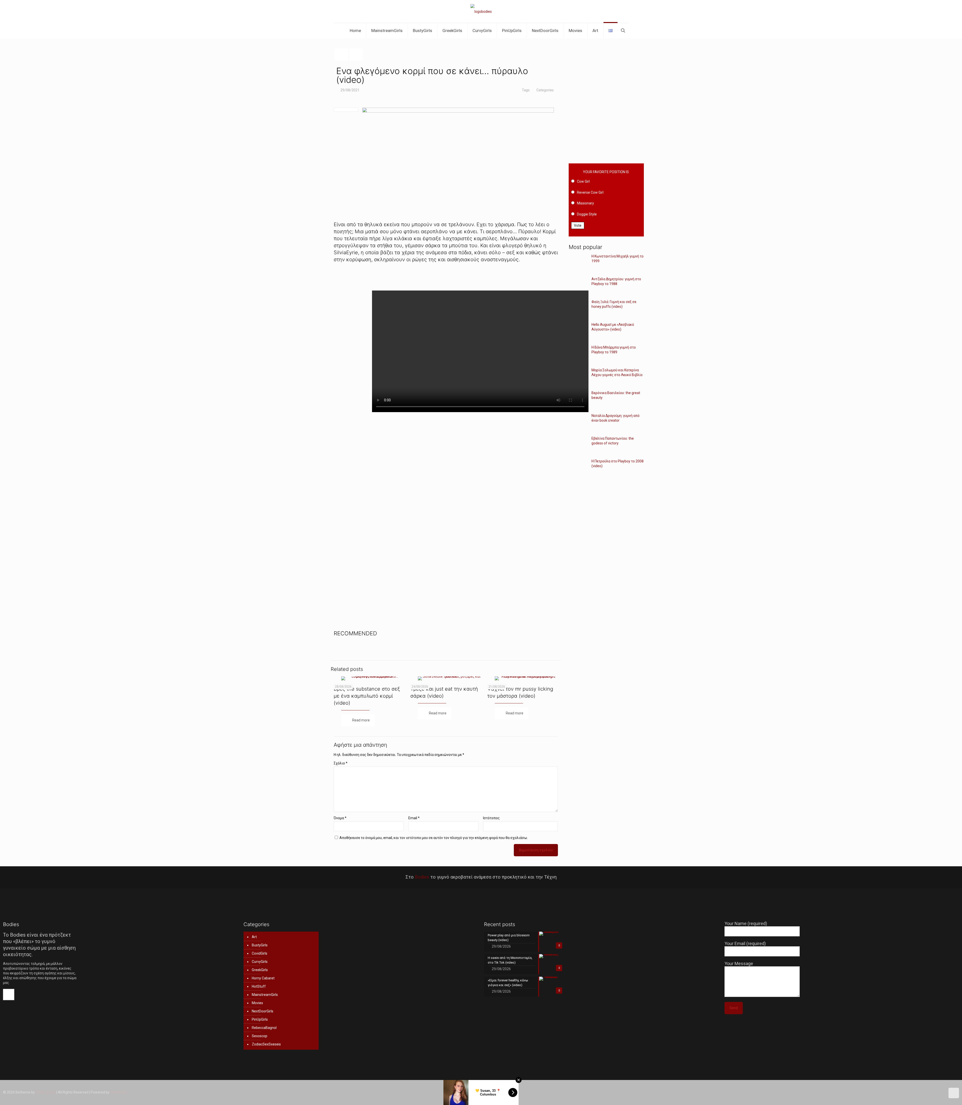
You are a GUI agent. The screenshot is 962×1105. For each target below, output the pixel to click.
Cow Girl (583, 181)
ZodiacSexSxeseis (266, 1044)
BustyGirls (260, 945)
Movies (257, 1003)
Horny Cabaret (263, 978)
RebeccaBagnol (264, 1028)
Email (414, 818)
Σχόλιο (340, 763)
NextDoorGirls (262, 1011)
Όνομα (340, 818)
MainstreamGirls (265, 995)
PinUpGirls (260, 1019)
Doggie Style (587, 214)
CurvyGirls (260, 962)
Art (254, 937)
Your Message (739, 963)
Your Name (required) (746, 923)
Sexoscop (259, 1036)
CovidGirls (259, 953)
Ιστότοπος (491, 818)
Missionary (585, 203)
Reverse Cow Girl (590, 192)
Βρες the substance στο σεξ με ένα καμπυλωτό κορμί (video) (367, 696)
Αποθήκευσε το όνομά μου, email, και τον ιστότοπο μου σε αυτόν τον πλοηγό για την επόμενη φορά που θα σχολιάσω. (433, 838)
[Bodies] (481, 11)
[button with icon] (8, 994)
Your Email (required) (745, 943)
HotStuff (259, 986)
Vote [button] (577, 225)
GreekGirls (260, 970)
